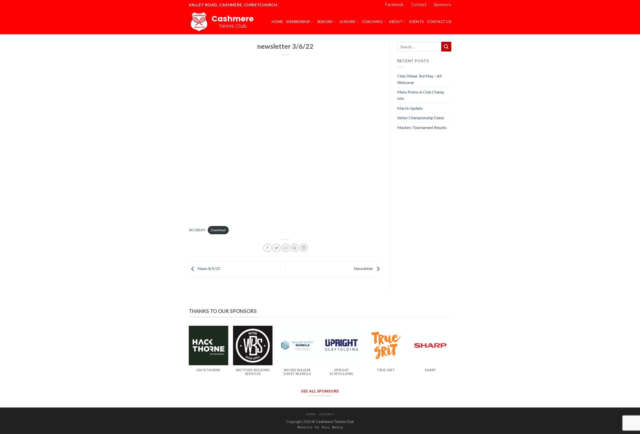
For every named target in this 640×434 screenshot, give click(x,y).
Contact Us (439, 22)
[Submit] (446, 47)
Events (416, 22)
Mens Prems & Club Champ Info (420, 95)
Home (277, 22)
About (395, 22)
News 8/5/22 (208, 268)
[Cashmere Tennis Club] (223, 21)
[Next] (450, 355)
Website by (320, 427)
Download (218, 230)
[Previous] (189, 355)
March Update (409, 108)
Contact (418, 4)
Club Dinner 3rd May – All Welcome (419, 79)
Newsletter (364, 268)
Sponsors (442, 4)
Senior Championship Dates (420, 117)
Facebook (394, 4)
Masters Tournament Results (421, 127)
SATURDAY (197, 230)
